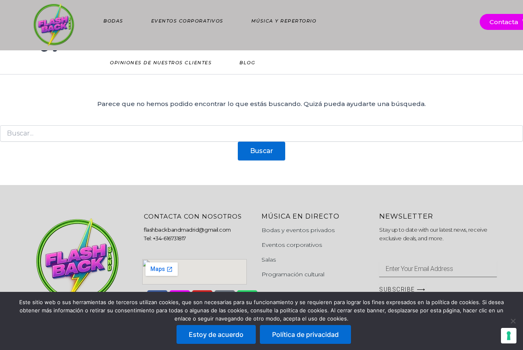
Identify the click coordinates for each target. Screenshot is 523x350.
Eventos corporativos (187, 21)
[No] (513, 321)
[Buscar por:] (261, 133)
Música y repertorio (284, 21)
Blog (247, 62)
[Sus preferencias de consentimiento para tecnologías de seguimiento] (508, 335)
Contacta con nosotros (193, 216)
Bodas (113, 21)
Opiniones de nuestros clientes (161, 62)
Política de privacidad (305, 334)
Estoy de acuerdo (216, 334)
